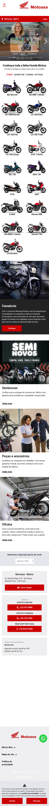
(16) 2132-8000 (26, 607)
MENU (4, 6)
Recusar (36, 801)
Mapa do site (8, 754)
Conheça (11, 328)
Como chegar (26, 588)
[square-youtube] (31, 11)
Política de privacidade (7, 763)
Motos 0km (7, 747)
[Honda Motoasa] (33, 5)
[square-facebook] (18, 11)
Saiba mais (7, 403)
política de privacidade (31, 793)
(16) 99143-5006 (26, 629)
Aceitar (12, 801)
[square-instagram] (24, 11)
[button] (3, 41)
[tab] (10, 74)
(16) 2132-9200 (26, 618)
